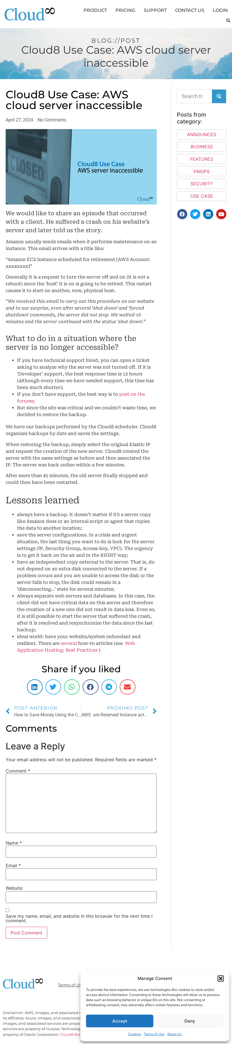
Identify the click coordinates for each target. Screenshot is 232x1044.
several (69, 643)
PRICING (125, 10)
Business (202, 146)
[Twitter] (195, 214)
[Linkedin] (208, 214)
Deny (189, 1021)
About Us (174, 1034)
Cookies (134, 1034)
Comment (18, 771)
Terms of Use (154, 1034)
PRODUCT (95, 10)
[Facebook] (182, 214)
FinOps (202, 171)
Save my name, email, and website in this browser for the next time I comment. (79, 918)
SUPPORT (155, 10)
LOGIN (220, 10)
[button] (221, 978)
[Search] (219, 96)
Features (201, 159)
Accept (119, 1021)
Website (14, 888)
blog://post (115, 40)
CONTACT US (189, 10)
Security (201, 183)
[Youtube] (221, 214)
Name (14, 843)
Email (13, 865)
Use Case (201, 196)
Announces (201, 134)
